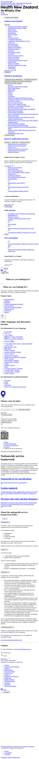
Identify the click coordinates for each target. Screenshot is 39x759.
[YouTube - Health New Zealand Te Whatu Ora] (2, 740)
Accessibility (8, 753)
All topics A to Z (9, 70)
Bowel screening (13, 31)
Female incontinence (14, 57)
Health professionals (26, 3)
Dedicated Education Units (15, 133)
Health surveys (12, 174)
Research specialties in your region (18, 149)
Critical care (11, 42)
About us (7, 265)
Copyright (7, 754)
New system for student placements (18, 125)
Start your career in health (15, 103)
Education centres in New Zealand (18, 86)
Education (11, 50)
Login (4, 271)
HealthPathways (12, 215)
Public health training (14, 88)
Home (6, 442)
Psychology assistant (14, 101)
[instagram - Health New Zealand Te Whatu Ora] (2, 697)
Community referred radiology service (19, 41)
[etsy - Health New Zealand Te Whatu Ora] (19, 737)
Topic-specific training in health (17, 104)
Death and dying (13, 44)
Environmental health (14, 52)
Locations (7, 683)
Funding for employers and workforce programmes (18, 81)
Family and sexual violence (16, 55)
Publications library (25, 142)
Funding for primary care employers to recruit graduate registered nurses (21, 118)
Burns (9, 36)
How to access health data (15, 170)
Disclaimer (7, 684)
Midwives (11, 91)
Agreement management (11, 640)
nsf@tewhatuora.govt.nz (24, 649)
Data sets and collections (15, 167)
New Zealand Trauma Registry (17, 177)
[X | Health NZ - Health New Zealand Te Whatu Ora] (2, 745)
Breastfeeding (12, 33)
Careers (17, 3)
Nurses (10, 93)
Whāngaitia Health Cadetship (16, 123)
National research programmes (16, 150)
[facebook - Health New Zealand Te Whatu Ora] (2, 695)
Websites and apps (9, 681)
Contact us (7, 675)
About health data (13, 169)
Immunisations (8, 670)
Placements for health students (13, 83)
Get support (7, 166)
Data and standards (13, 46)
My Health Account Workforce (17, 213)
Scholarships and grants (30, 79)
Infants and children (13, 63)
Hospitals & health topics (8, 3)
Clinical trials (12, 147)
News (6, 234)
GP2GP (10, 220)
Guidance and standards (11, 17)
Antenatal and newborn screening (17, 26)
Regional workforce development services (20, 98)
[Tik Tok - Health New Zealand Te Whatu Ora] (2, 742)
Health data (15, 142)
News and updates (9, 671)
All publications (12, 179)
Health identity (12, 62)
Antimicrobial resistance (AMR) (17, 28)
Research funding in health (15, 107)
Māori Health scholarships (15, 111)
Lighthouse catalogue (14, 175)
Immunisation (12, 67)
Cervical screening (13, 38)
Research (7, 142)
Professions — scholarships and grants (19, 106)
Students (10, 94)
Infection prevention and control (17, 65)
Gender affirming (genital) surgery (18, 60)
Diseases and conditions (15, 47)
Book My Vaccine (13, 217)
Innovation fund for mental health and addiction (21, 109)
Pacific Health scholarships (15, 112)
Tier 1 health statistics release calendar (19, 172)
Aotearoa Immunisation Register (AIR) (19, 218)
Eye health (11, 54)
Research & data (9, 135)
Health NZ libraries (13, 152)
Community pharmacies (15, 39)
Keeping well (8, 673)
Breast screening (12, 34)
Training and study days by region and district (21, 99)
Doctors (10, 85)
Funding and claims (13, 59)
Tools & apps (8, 206)
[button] (4, 518)
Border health (12, 29)
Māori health (11, 90)
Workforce (7, 72)
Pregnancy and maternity (11, 676)
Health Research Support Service (17, 144)
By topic (7, 24)
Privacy (6, 751)
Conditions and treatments (11, 667)
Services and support (10, 686)
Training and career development (13, 79)
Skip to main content (7, 1)
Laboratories (11, 68)
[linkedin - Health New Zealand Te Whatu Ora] (2, 700)
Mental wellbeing (9, 679)
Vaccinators (11, 96)
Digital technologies (13, 49)
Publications (8, 205)
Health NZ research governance (17, 145)
